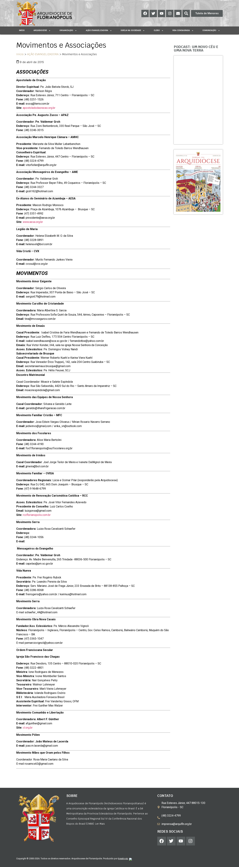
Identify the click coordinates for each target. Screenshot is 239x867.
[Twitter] (153, 13)
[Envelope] (178, 13)
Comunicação (209, 30)
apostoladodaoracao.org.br (39, 108)
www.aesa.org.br (33, 222)
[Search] (186, 13)
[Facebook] (145, 13)
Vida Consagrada (181, 30)
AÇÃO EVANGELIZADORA (43, 54)
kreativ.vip (123, 858)
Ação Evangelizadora (97, 30)
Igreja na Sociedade (131, 30)
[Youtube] (161, 13)
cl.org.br (28, 727)
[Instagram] (169, 13)
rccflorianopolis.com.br (37, 515)
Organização (66, 30)
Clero (157, 30)
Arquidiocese (40, 30)
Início (22, 30)
